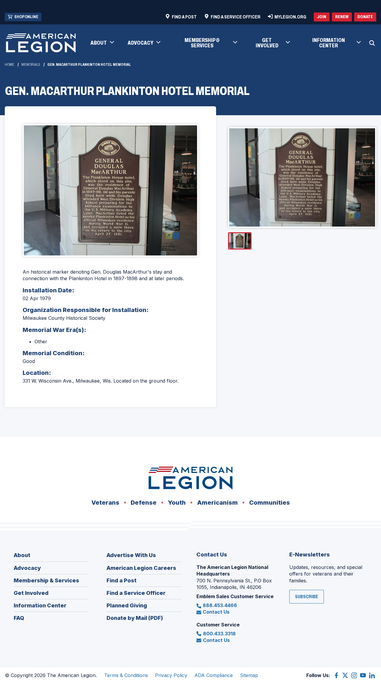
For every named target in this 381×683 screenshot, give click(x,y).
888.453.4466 (220, 605)
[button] (102, 43)
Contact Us (216, 612)
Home (9, 65)
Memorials (30, 65)
